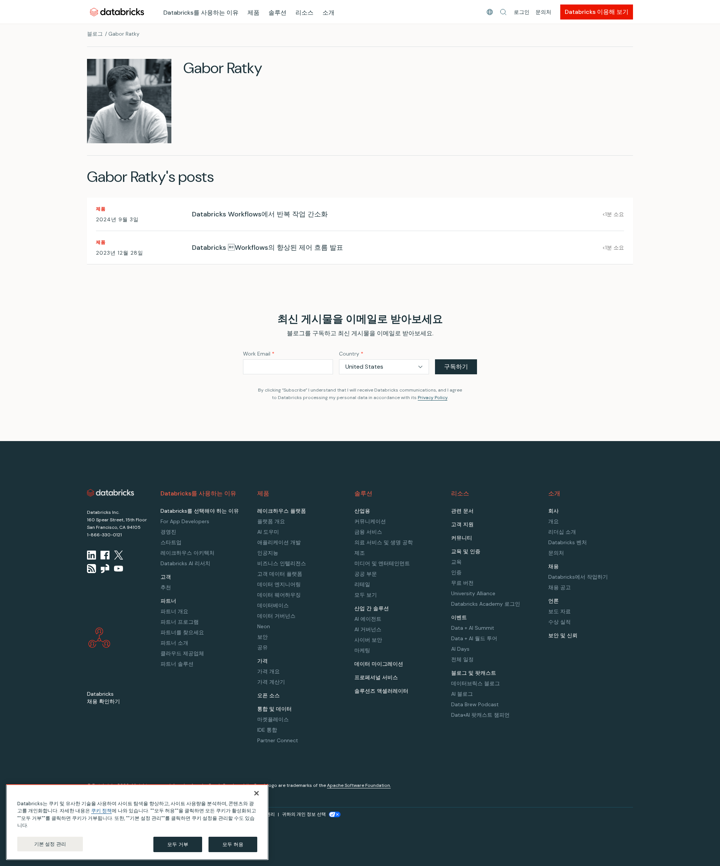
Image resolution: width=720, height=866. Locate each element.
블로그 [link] (95, 33)
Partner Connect (277, 740)
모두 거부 (177, 844)
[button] (503, 12)
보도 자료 (559, 611)
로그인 (522, 12)
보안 (262, 636)
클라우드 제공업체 (182, 653)
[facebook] (105, 555)
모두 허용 (232, 844)
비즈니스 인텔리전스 (281, 563)
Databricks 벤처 (567, 542)
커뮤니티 (461, 537)
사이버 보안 (368, 639)
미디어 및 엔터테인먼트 (382, 563)
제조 (359, 552)
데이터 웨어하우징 (279, 594)
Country (351, 353)
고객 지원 (462, 524)
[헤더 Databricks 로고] (117, 12)
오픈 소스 (268, 695)
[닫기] (256, 793)
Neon (263, 626)
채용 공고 (559, 587)
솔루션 (277, 13)
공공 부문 (365, 573)
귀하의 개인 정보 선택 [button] (304, 814)
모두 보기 (365, 594)
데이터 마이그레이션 (378, 663)
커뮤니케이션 (370, 521)
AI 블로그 (462, 693)
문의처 (543, 12)
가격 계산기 (271, 681)
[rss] (91, 568)
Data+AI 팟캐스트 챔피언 (480, 714)
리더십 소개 (562, 531)
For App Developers (184, 521)
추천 (165, 587)
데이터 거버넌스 (276, 615)
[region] (137, 822)
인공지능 (267, 552)
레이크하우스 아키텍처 (187, 552)
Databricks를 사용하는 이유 (201, 13)
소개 (328, 13)
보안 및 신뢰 (563, 635)
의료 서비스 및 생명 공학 (383, 542)
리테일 (362, 584)
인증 (456, 572)
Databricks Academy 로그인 (485, 603)
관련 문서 (462, 510)
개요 (553, 521)
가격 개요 (268, 671)
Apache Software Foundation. (359, 785)
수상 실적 (559, 621)
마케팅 (362, 650)
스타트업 (171, 542)
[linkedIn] (91, 555)
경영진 (168, 531)
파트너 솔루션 (177, 663)
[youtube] (118, 568)
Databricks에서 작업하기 (578, 576)
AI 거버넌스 (367, 629)
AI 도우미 (268, 531)
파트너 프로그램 (179, 621)
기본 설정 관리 (50, 844)
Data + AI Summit (472, 627)
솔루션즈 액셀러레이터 (381, 690)
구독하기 (456, 367)
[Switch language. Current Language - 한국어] (489, 12)
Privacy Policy (432, 398)
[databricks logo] (110, 493)
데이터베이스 (273, 605)
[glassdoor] (105, 568)
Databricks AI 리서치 (185, 563)
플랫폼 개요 (271, 521)
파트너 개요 (174, 611)
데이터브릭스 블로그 (475, 683)
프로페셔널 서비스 (376, 677)
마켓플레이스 (273, 719)
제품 (254, 13)
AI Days (460, 648)
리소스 (305, 13)
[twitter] (118, 555)
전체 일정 (462, 659)
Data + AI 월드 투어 (474, 638)
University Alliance (473, 593)
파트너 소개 (174, 642)
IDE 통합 (267, 729)
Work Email (258, 353)
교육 (456, 561)
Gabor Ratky (124, 33)
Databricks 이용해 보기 (596, 12)
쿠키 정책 (101, 811)
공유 (262, 647)
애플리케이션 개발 (279, 542)
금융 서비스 (368, 531)
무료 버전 (462, 582)
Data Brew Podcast (475, 704)
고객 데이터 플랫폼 (279, 573)
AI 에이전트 (367, 618)
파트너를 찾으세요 (182, 632)
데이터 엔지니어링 (279, 584)
